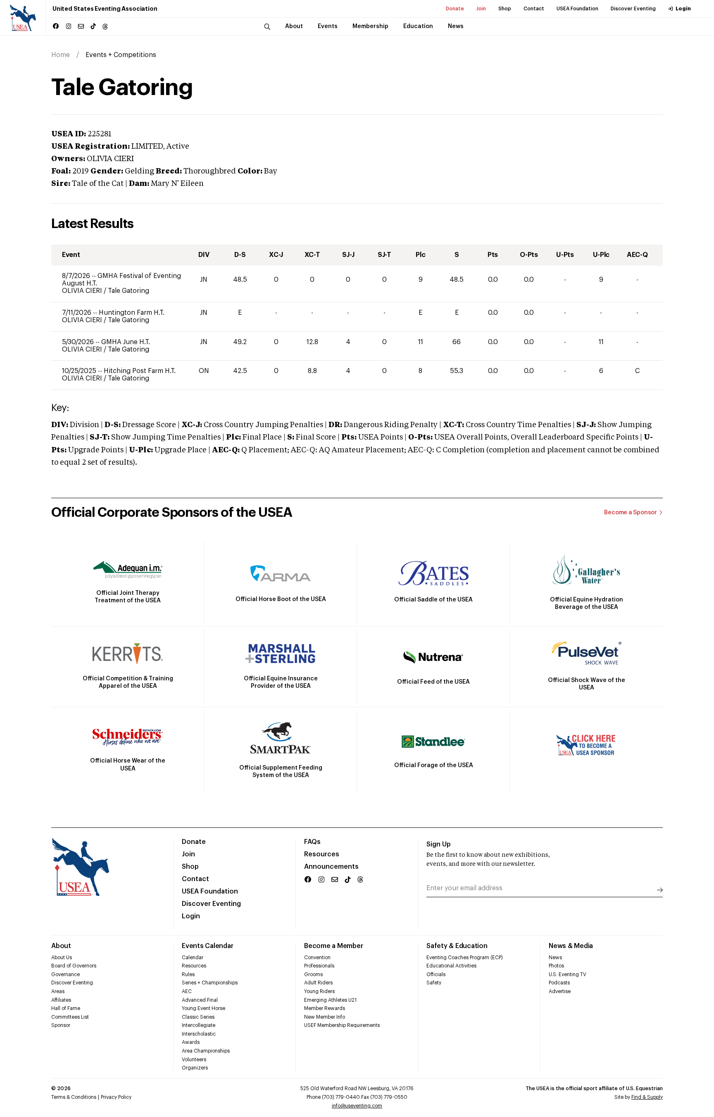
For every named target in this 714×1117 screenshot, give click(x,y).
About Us (61, 957)
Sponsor (60, 1025)
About (61, 946)
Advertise (560, 991)
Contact (534, 8)
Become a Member (333, 946)
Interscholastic (199, 1033)
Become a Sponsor (630, 513)
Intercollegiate (198, 1025)
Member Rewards (324, 1008)
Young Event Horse (203, 1008)
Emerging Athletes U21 (330, 1000)
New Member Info (324, 1017)
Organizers (195, 1067)
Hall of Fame (65, 1008)
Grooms (313, 974)
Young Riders (319, 991)
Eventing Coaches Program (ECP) (464, 957)
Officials (435, 974)
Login (683, 8)
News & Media (571, 946)
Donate (455, 8)
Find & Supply (647, 1097)
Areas (57, 991)
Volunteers (194, 1059)
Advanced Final (200, 1000)
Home (60, 55)
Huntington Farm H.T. (131, 312)
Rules (188, 974)
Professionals (319, 965)
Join (481, 8)
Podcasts (559, 982)
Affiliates (61, 1000)
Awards (191, 1042)
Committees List (70, 1017)
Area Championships (206, 1050)
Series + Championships (210, 982)
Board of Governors (73, 965)
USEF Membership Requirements (342, 1025)
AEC (187, 991)
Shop (504, 8)
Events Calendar (207, 946)
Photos (556, 965)
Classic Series (198, 1017)
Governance (65, 974)
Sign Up (438, 844)
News (555, 957)
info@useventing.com (357, 1105)
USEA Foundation (577, 8)
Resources (321, 854)
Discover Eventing (633, 8)
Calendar (192, 957)
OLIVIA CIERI (83, 291)
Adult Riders (318, 982)
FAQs (312, 842)
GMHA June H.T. (125, 342)
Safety (433, 982)
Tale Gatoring (128, 291)
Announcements (331, 866)
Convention (317, 957)
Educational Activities (451, 965)
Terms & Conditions (73, 1097)
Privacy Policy (116, 1097)
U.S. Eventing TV (567, 974)
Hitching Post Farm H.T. (140, 371)
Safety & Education (457, 946)
